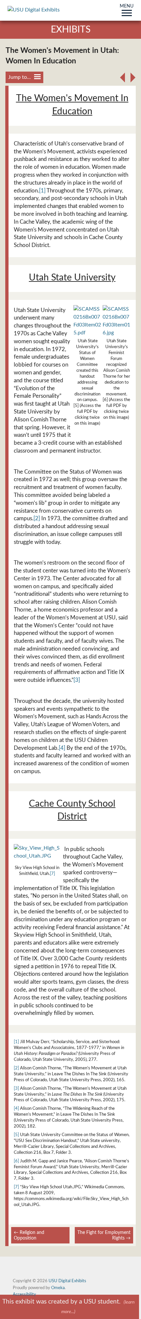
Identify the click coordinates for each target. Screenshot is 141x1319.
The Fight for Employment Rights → (104, 1235)
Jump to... (19, 77)
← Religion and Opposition (29, 1235)
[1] (42, 190)
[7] (52, 874)
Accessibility (24, 1294)
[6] (16, 1161)
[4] (62, 748)
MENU (126, 7)
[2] (36, 518)
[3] (76, 680)
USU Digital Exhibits (67, 1281)
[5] (16, 1135)
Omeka (58, 1288)
